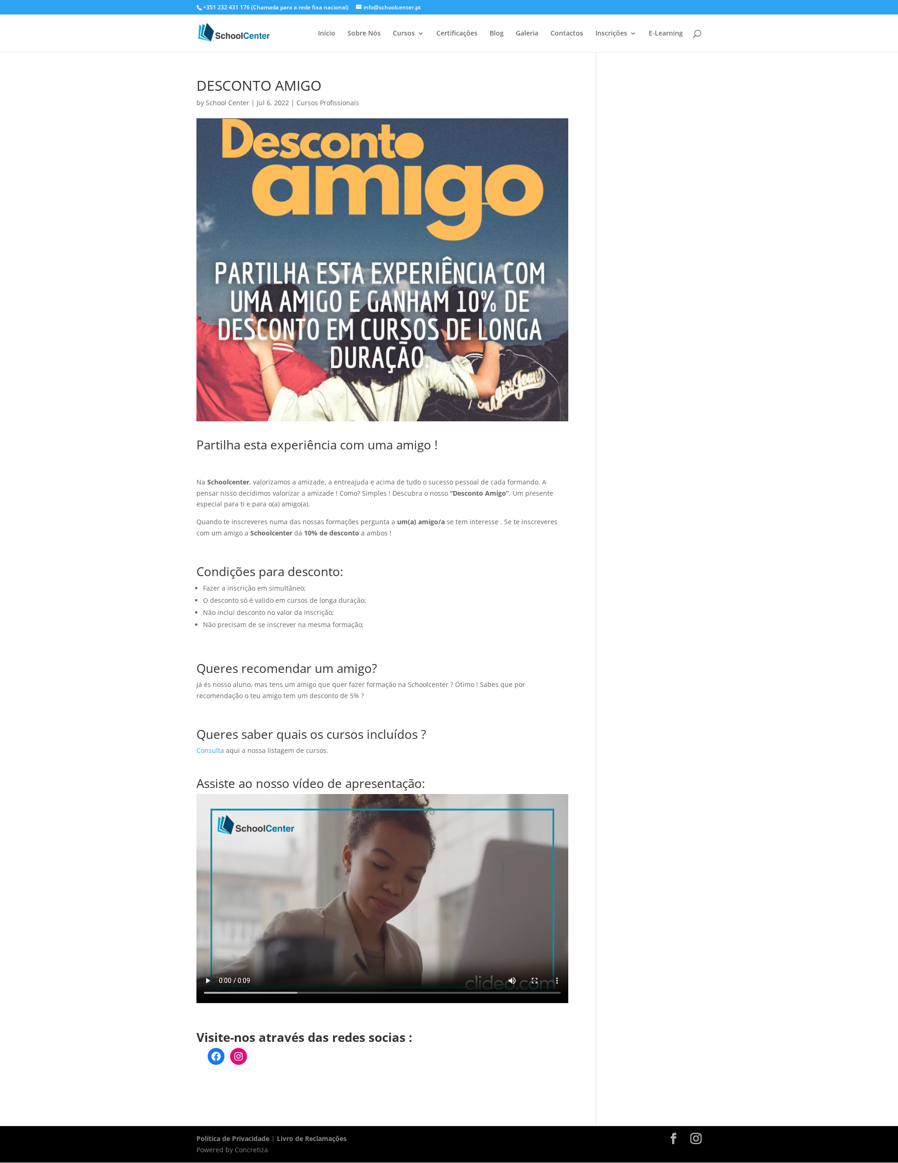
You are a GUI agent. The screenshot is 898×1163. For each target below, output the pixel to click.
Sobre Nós (364, 33)
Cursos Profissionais (328, 102)
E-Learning (666, 33)
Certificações (457, 33)
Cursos (404, 33)
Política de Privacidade (232, 1138)
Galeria (527, 33)
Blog (497, 33)
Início (326, 33)
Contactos (566, 33)
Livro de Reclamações (312, 1138)
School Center (227, 102)
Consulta (210, 750)
